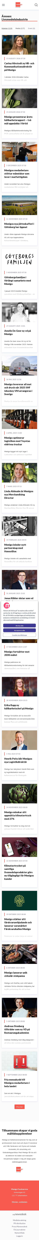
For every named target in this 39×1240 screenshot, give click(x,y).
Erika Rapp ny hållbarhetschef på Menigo (18, 707)
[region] (19, 620)
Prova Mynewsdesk (19, 1226)
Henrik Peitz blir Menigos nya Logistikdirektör (18, 760)
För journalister (20, 1230)
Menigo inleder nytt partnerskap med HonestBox (15, 548)
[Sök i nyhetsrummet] (36, 5)
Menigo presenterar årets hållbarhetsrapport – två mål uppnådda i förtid (18, 120)
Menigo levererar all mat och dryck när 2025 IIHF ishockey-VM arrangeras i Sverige (18, 389)
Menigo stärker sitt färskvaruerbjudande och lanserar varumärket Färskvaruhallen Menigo (18, 924)
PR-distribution (20, 1223)
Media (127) (20, 28)
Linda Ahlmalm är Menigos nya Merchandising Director (18, 494)
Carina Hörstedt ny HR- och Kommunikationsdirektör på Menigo (19, 66)
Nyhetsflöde (19, 1233)
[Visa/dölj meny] (3, 5)
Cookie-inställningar (19, 635)
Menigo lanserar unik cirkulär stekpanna (15, 974)
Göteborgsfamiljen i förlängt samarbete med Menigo (17, 280)
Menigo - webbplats (19, 1202)
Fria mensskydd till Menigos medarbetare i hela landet (17, 1083)
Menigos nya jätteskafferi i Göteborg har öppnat (19, 225)
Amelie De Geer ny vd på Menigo (17, 332)
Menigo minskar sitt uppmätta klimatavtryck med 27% (17, 815)
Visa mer (19, 1107)
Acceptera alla (19, 630)
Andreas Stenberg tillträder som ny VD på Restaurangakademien (17, 1029)
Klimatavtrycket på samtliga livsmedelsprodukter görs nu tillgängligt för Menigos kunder (19, 872)
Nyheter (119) (7, 28)
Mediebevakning (19, 1220)
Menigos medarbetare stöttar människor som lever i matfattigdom (16, 173)
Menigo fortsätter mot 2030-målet (17, 653)
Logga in (19, 1236)
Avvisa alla (19, 625)
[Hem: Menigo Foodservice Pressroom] (19, 5)
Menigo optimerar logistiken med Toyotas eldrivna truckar (17, 441)
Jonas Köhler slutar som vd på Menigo (18, 600)
